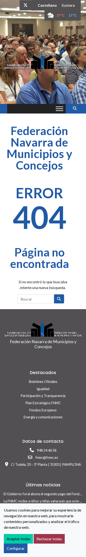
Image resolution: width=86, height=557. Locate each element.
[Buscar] (76, 108)
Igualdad (43, 389)
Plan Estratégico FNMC (43, 403)
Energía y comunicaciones (43, 417)
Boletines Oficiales (43, 382)
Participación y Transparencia (43, 396)
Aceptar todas (18, 538)
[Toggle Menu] (59, 108)
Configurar (16, 548)
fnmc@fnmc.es (46, 457)
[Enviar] (59, 298)
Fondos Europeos (43, 410)
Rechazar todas (49, 538)
